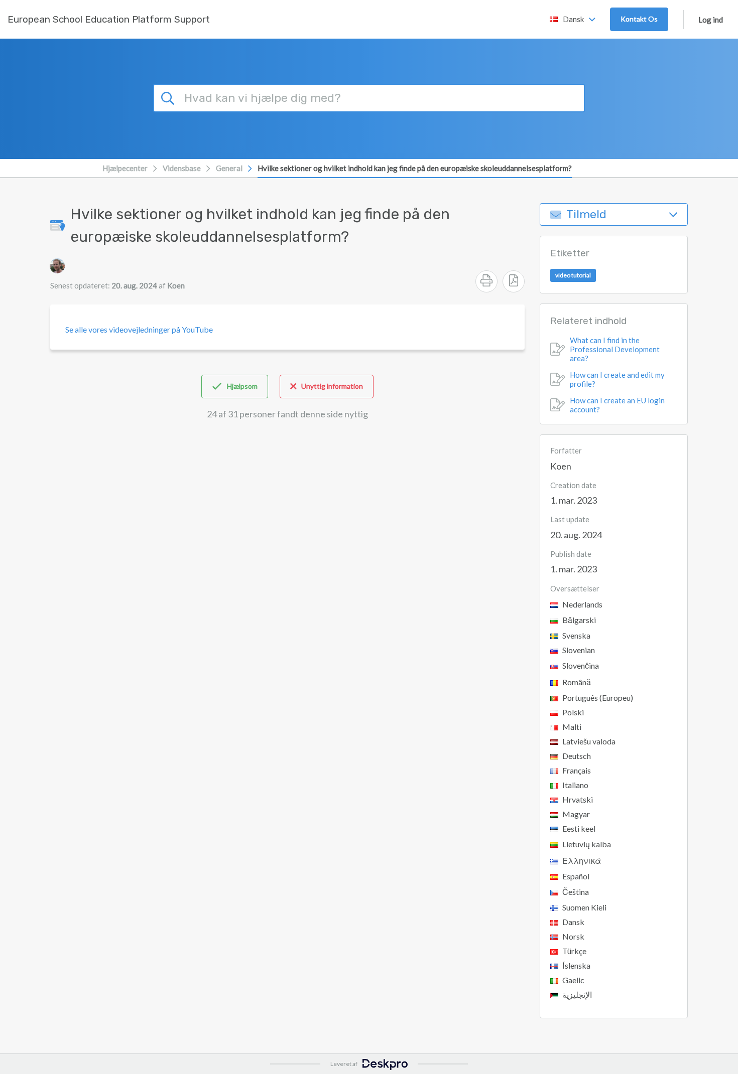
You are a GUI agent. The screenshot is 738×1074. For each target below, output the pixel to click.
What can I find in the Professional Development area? (615, 349)
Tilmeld (586, 214)
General (229, 168)
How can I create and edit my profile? (617, 379)
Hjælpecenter (125, 168)
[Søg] (169, 97)
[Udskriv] (486, 281)
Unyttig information (332, 386)
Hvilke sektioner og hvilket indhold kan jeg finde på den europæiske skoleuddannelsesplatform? (415, 168)
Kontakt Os (639, 19)
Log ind (710, 19)
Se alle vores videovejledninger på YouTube (139, 329)
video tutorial (573, 275)
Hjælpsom (242, 386)
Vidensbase (182, 168)
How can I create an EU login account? (617, 405)
